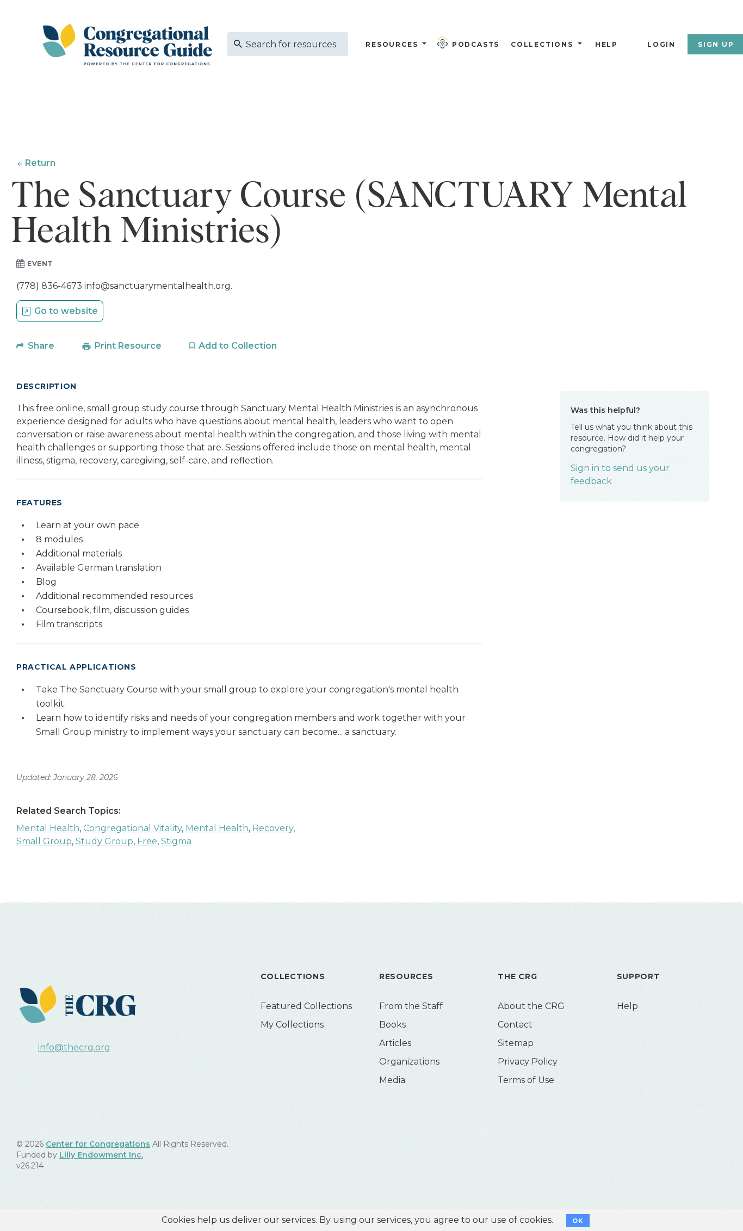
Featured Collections (306, 1006)
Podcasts (475, 44)
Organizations (409, 1061)
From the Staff (411, 1006)
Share (41, 346)
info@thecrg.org (74, 1047)
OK (578, 1220)
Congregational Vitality (132, 828)
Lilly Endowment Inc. (101, 1155)
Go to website (66, 311)
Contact (515, 1024)
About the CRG (531, 1006)
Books (392, 1024)
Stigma (176, 841)
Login (661, 44)
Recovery (272, 828)
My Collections (292, 1024)
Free (147, 841)
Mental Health (47, 828)
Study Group (104, 841)
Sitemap (516, 1043)
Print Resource (128, 346)
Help (606, 44)
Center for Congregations (98, 1144)
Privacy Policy (528, 1061)
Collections (540, 44)
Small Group (44, 841)
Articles (395, 1043)
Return (40, 163)
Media (392, 1080)
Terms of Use (526, 1080)
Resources (392, 44)
